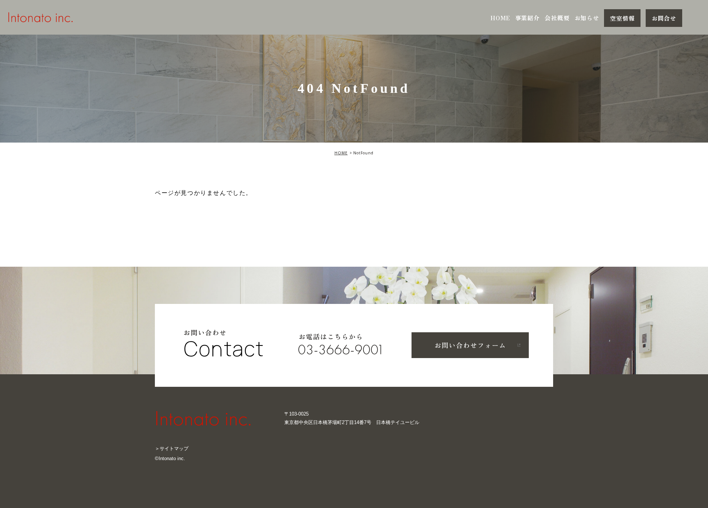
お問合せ (664, 18)
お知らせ (587, 18)
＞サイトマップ (171, 448)
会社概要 (557, 18)
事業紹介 (527, 18)
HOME (500, 18)
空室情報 (622, 18)
